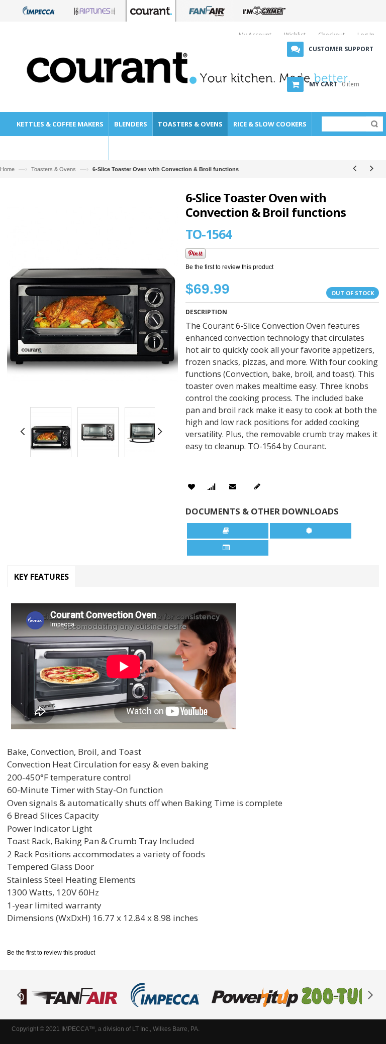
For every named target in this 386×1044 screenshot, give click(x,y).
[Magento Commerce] (95, 67)
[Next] (371, 168)
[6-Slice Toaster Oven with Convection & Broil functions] (51, 434)
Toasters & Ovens (53, 169)
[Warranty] (311, 530)
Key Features (41, 576)
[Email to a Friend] (234, 486)
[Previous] (354, 168)
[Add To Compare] (211, 487)
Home (7, 169)
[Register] (259, 486)
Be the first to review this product (229, 267)
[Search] (372, 124)
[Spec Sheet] (228, 547)
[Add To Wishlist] (191, 487)
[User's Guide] (227, 530)
